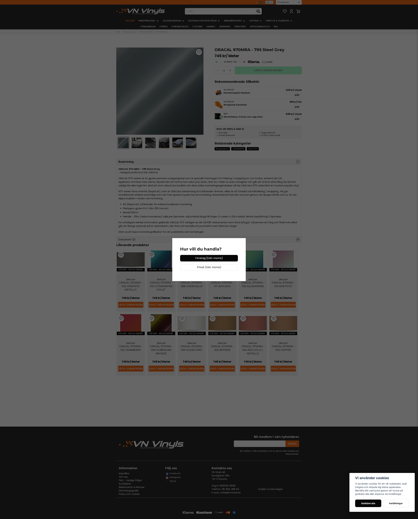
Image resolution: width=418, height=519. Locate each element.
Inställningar (396, 503)
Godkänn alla (368, 503)
